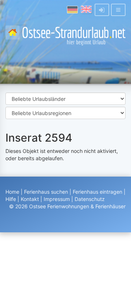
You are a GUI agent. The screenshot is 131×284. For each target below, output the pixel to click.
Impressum (57, 199)
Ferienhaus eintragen (97, 192)
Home (12, 192)
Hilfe (10, 199)
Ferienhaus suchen (46, 192)
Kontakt (30, 199)
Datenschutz (90, 199)
